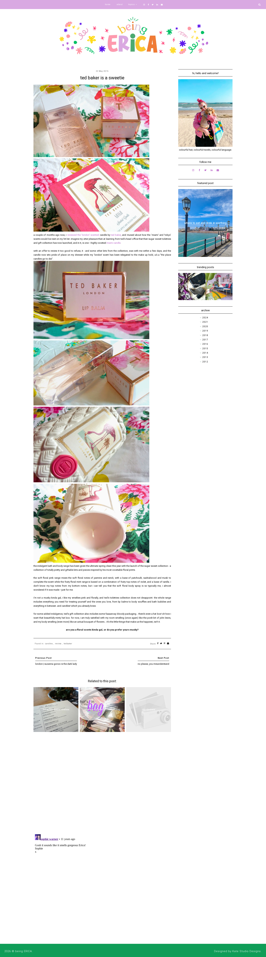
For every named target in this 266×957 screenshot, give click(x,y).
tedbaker (68, 644)
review (58, 644)
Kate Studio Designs (246, 951)
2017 (205, 339)
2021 (205, 322)
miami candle (113, 243)
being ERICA (23, 951)
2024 (205, 317)
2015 (205, 348)
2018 (205, 335)
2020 (205, 326)
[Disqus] (102, 784)
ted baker (116, 235)
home (108, 4)
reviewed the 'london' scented (83, 235)
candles (49, 644)
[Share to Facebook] (158, 643)
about (120, 4)
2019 (205, 331)
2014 (205, 353)
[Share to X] (161, 643)
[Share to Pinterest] (164, 643)
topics (131, 4)
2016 (205, 344)
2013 (205, 357)
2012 (205, 361)
